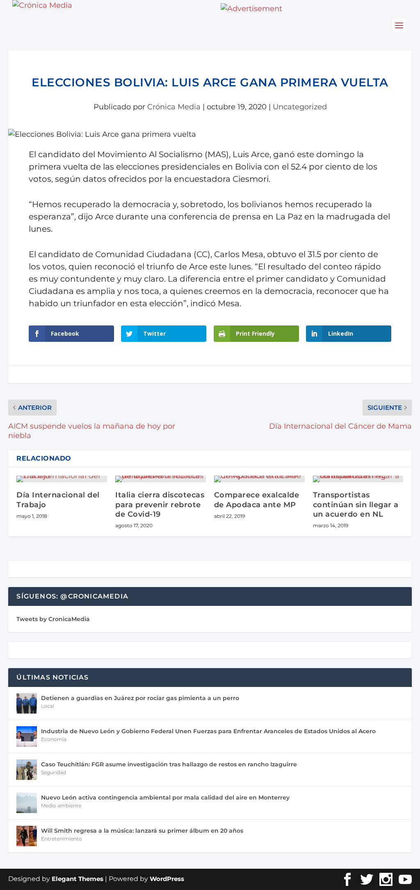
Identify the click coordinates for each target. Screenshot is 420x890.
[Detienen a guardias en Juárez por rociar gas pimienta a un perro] (26, 703)
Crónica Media (174, 106)
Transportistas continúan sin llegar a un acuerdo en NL (356, 504)
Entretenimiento (61, 839)
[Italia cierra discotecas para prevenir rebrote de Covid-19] (160, 479)
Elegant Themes (77, 879)
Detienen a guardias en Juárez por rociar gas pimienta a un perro (140, 698)
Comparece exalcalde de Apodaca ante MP (256, 499)
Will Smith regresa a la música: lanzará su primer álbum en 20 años (142, 830)
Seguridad (53, 772)
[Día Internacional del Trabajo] (61, 479)
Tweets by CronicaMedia (53, 619)
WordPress (167, 879)
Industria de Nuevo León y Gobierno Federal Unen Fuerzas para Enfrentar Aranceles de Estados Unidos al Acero (208, 731)
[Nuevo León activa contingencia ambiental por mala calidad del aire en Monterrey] (26, 803)
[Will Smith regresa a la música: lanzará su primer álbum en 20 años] (26, 836)
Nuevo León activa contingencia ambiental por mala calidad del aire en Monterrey (165, 797)
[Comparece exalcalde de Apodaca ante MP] (259, 479)
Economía (53, 739)
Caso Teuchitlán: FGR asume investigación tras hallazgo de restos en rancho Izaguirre (169, 764)
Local (47, 706)
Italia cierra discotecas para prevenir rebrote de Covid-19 (159, 504)
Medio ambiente (61, 805)
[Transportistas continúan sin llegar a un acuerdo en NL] (358, 479)
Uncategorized (300, 106)
